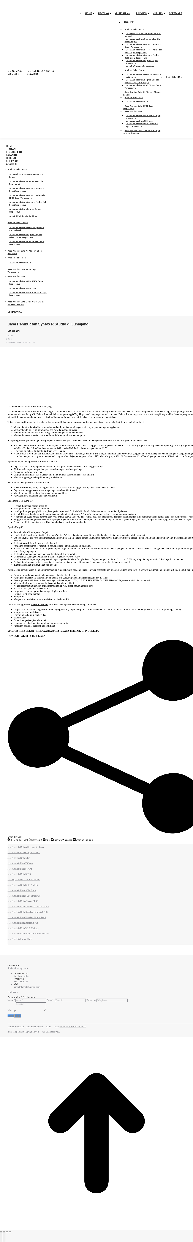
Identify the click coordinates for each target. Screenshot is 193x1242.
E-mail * (51, 1000)
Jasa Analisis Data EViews (20, 863)
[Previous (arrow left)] (1, 1237)
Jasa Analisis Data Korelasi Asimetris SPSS (28, 906)
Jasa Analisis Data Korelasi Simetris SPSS (28, 912)
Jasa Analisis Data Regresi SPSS (23, 923)
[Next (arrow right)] (4, 1237)
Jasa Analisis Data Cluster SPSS (23, 901)
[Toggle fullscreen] (7, 1231)
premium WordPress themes (72, 1026)
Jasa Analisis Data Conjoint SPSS (24, 852)
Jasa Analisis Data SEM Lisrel (22, 890)
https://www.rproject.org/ (69, 556)
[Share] (4, 1231)
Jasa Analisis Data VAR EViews (23, 928)
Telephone (91, 1000)
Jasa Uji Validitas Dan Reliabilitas (24, 879)
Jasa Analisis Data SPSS (19, 874)
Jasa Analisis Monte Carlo (20, 939)
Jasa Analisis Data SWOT (20, 868)
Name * (11, 1000)
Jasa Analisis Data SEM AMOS (23, 885)
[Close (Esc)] (1, 1231)
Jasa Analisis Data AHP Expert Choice (26, 847)
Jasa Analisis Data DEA (19, 858)
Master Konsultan (39, 604)
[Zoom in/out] (10, 1231)
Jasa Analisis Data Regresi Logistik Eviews (28, 933)
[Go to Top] (96, 1228)
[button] (25, 141)
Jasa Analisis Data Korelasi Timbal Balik (27, 917)
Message (12, 1010)
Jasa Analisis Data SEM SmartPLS (24, 895)
